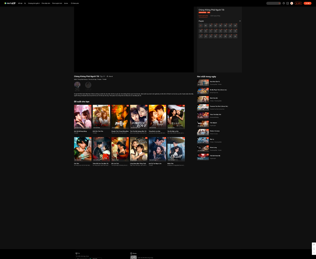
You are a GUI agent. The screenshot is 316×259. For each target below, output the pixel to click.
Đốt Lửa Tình (115, 163)
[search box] (279, 3)
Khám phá (76, 3)
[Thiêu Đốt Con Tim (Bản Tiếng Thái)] (101, 149)
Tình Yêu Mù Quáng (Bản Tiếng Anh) (140, 131)
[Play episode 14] (225, 31)
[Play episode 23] (230, 36)
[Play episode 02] (206, 25)
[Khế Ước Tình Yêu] (101, 117)
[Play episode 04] (215, 25)
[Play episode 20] (215, 36)
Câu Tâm (76, 163)
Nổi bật (20, 3)
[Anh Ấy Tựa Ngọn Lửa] (157, 149)
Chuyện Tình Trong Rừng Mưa (120, 131)
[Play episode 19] (211, 36)
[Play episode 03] (211, 25)
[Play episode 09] (201, 31)
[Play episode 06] (225, 25)
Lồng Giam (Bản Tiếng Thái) (138, 163)
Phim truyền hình (57, 3)
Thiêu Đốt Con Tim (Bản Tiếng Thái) (103, 163)
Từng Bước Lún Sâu (154, 131)
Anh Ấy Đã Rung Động (80, 131)
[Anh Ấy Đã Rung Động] (82, 117)
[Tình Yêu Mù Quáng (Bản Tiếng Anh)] (138, 117)
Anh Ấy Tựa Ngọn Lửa (155, 163)
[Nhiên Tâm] (176, 149)
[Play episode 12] (215, 31)
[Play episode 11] (211, 31)
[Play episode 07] (230, 25)
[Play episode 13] (220, 31)
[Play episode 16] (235, 31)
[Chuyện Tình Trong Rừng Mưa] (120, 117)
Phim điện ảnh (46, 3)
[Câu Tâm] (82, 149)
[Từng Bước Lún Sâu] (157, 117)
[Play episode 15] (230, 31)
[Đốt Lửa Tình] (120, 149)
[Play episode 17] (201, 36)
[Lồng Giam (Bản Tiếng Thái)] (138, 149)
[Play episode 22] (225, 36)
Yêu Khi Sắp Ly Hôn (173, 131)
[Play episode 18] (206, 36)
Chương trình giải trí (34, 3)
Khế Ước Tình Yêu (98, 131)
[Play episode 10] (206, 31)
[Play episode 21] (220, 36)
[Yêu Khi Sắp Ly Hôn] (176, 117)
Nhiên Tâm (170, 163)
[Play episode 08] (235, 25)
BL (25, 3)
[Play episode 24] (235, 36)
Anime (66, 3)
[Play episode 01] (201, 25)
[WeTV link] (10, 3)
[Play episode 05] (220, 25)
